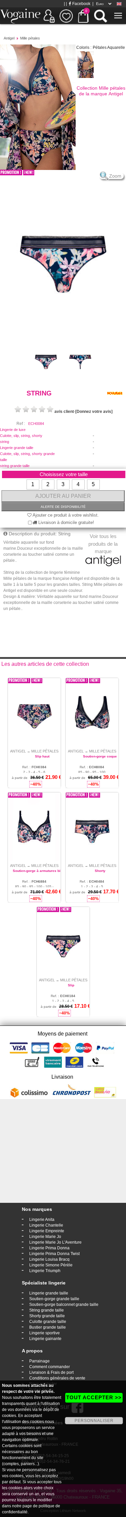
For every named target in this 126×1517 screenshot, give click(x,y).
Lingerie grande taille (16, 448)
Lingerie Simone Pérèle (51, 1265)
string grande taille (15, 466)
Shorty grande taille (47, 1316)
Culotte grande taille (47, 1321)
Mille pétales (30, 38)
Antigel (9, 38)
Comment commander (49, 1366)
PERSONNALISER (94, 1420)
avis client (64, 411)
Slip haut (42, 756)
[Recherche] (100, 15)
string (4, 442)
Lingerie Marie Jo (45, 1236)
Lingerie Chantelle (46, 1225)
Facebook (80, 3)
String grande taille (46, 1310)
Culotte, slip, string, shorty (21, 436)
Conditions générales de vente (57, 1378)
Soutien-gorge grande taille (54, 1299)
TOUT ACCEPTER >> (94, 1397)
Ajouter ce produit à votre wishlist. (65, 515)
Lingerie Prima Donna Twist (54, 1253)
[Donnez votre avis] (94, 411)
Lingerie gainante (45, 1338)
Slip (71, 985)
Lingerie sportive (44, 1333)
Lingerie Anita (41, 1219)
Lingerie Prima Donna (49, 1248)
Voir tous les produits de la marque (103, 543)
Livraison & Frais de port (51, 1372)
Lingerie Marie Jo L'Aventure (55, 1242)
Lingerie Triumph (44, 1270)
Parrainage (39, 1361)
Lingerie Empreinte (46, 1231)
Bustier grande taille (47, 1327)
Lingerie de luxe (13, 430)
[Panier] (83, 15)
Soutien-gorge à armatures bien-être (42, 871)
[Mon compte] (49, 15)
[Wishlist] (66, 15)
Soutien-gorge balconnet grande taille (63, 1304)
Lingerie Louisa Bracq (49, 1259)
